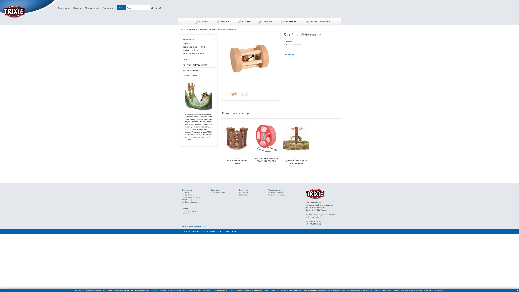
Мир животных (92, 8)
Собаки (203, 21)
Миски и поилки (191, 70)
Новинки (325, 21)
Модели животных (276, 195)
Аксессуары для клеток (193, 53)
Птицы (246, 21)
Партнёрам (215, 190)
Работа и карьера (189, 199)
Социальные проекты (191, 197)
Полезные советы (275, 192)
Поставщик (244, 192)
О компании (64, 8)
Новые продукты (189, 211)
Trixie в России (188, 195)
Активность (188, 39)
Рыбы (313, 21)
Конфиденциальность (191, 202)
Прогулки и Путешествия (195, 65)
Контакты (243, 190)
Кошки (225, 21)
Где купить (108, 8)
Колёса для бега (190, 50)
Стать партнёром (217, 192)
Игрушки (187, 43)
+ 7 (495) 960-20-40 (313, 221)
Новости (77, 8)
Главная (183, 29)
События (185, 213)
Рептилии (291, 21)
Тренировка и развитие (194, 47)
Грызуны (268, 21)
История (185, 192)
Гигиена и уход (190, 75)
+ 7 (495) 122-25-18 (313, 224)
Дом (185, 59)
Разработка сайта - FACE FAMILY (194, 226)
